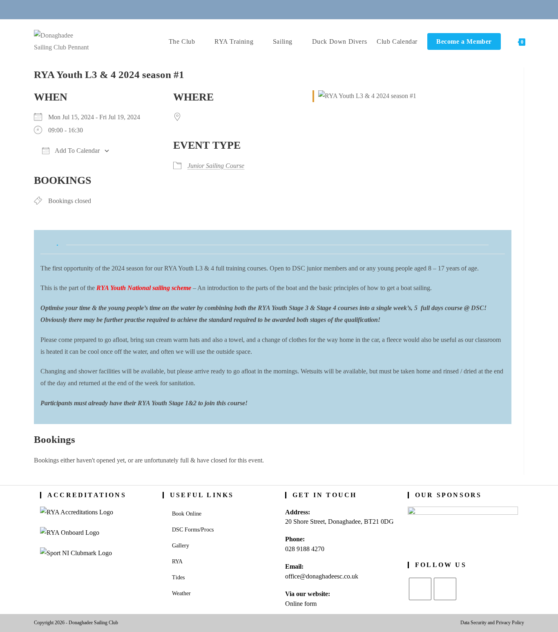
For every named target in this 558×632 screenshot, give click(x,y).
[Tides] (309, 9)
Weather (181, 593)
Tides (178, 577)
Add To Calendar (77, 150)
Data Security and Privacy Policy (492, 622)
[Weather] (289, 9)
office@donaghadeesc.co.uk (321, 576)
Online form (301, 603)
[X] (420, 589)
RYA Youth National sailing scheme (143, 287)
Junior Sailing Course (215, 165)
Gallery (180, 546)
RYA (177, 561)
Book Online (186, 514)
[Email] (269, 9)
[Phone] (249, 9)
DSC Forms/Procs (193, 530)
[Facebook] (445, 589)
